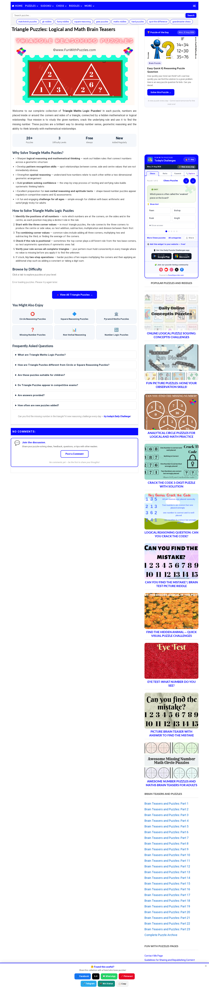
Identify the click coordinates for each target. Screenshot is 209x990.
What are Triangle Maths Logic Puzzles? (42, 354)
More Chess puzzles (156, 238)
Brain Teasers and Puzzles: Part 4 (166, 820)
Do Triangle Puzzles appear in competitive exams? (48, 385)
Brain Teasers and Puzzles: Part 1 (166, 803)
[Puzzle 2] (169, 231)
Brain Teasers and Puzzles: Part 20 (167, 912)
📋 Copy (122, 984)
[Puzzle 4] (174, 231)
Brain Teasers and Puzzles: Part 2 (166, 809)
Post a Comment (74, 454)
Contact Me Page (154, 955)
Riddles (74, 6)
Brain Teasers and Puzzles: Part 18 (167, 900)
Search (190, 15)
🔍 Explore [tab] (190, 174)
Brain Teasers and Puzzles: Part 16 (167, 889)
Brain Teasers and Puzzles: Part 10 (167, 855)
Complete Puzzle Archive (161, 935)
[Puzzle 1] (166, 231)
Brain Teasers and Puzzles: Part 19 (167, 906)
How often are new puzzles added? (38, 405)
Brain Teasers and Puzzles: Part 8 (166, 843)
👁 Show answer (156, 225)
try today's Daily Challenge (117, 416)
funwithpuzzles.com (176, 275)
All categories (175, 238)
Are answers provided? (31, 395)
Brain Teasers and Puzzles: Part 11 (167, 860)
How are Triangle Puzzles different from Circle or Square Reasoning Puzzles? (63, 364)
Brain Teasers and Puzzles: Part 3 (166, 815)
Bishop (177, 210)
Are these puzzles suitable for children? (41, 375)
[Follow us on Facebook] (182, 269)
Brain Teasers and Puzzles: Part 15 (167, 883)
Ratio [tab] (165, 174)
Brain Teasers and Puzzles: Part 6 (166, 832)
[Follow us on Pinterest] (161, 269)
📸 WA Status (106, 983)
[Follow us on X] (176, 269)
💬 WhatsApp (109, 976)
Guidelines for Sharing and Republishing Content (170, 960)
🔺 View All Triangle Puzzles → (74, 294)
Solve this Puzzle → (161, 92)
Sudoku (46, 6)
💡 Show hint (153, 204)
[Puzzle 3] (171, 231)
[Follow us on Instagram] (171, 269)
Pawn (151, 210)
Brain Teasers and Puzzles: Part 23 (167, 929)
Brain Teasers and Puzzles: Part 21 (167, 917)
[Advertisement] (74, 497)
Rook (151, 218)
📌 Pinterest (127, 976)
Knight (177, 218)
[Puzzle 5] (176, 231)
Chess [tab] (152, 174)
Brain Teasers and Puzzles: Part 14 (167, 878)
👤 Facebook (82, 976)
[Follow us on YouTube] (166, 269)
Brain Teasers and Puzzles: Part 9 (166, 849)
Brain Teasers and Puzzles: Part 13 (167, 872)
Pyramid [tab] (177, 174)
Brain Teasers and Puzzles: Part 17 (167, 895)
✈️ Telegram (89, 983)
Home (19, 6)
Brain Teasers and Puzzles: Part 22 (167, 923)
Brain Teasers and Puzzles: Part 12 (167, 866)
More (88, 6)
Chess (60, 6)
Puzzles (30, 6)
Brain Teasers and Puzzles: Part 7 (166, 838)
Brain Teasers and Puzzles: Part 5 (166, 826)
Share (191, 238)
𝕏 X (95, 976)
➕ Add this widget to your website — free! (166, 244)
